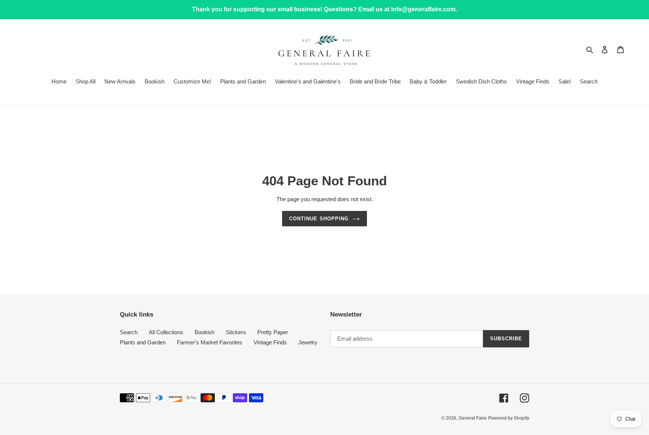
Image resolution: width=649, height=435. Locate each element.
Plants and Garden (143, 342)
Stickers (236, 332)
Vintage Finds (270, 342)
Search (128, 332)
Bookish (204, 332)
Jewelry (307, 342)
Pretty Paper (272, 332)
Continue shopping (319, 218)
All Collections (166, 332)
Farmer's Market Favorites (209, 342)
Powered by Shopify (508, 418)
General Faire (473, 418)
